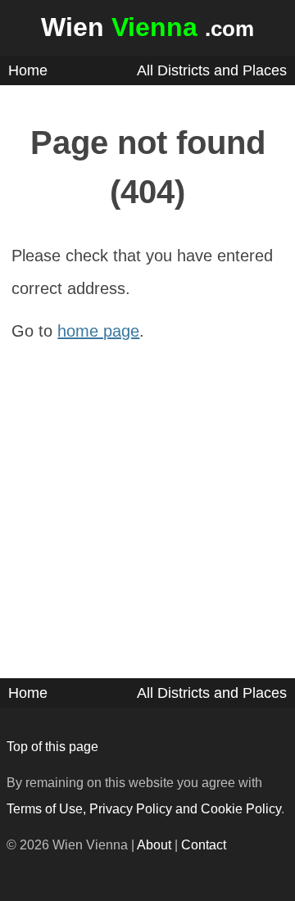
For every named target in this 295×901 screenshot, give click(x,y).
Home (28, 70)
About (154, 845)
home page (98, 331)
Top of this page (52, 747)
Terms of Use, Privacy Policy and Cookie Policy (144, 809)
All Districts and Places (212, 70)
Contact (203, 845)
